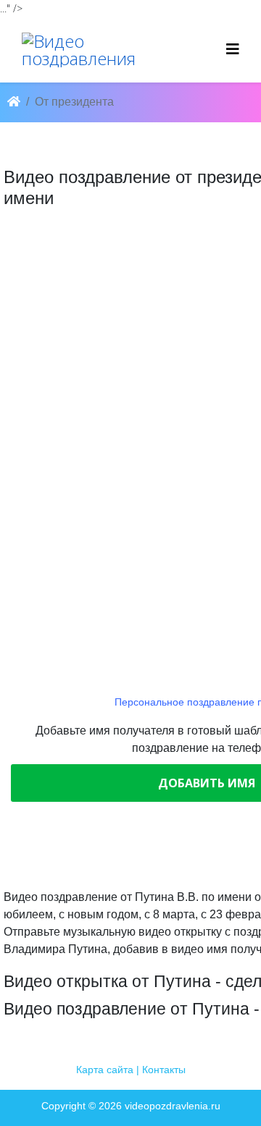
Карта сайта (104, 1069)
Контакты (164, 1069)
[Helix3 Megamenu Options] (232, 48)
